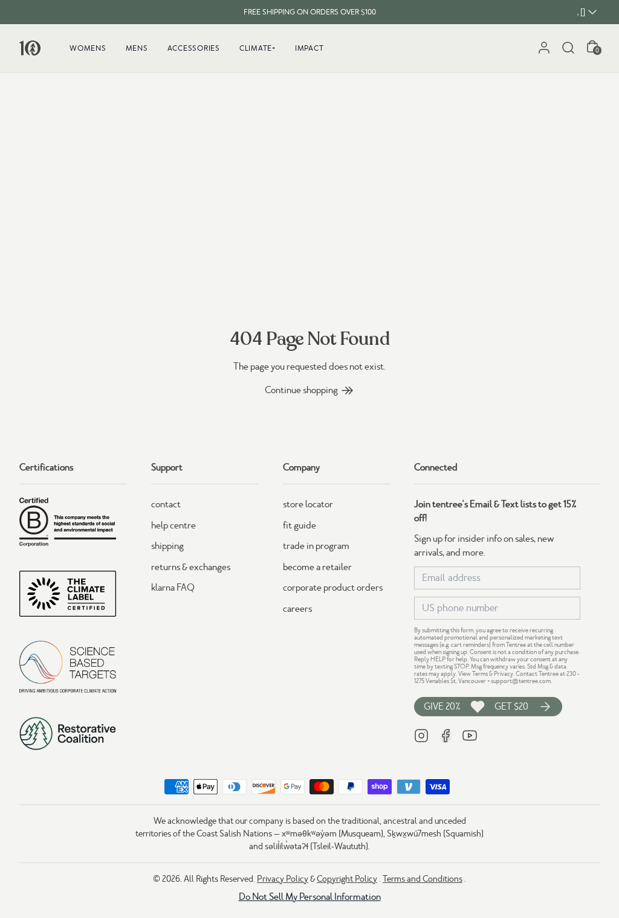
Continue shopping (301, 390)
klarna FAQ (173, 588)
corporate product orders (333, 588)
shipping (167, 546)
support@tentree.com (521, 681)
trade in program (316, 546)
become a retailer (317, 567)
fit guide (299, 525)
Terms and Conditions (422, 878)
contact (166, 504)
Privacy (503, 674)
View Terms (473, 674)
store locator (308, 504)
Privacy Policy (282, 878)
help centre (173, 525)
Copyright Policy (347, 878)
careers (297, 609)
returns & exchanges (190, 567)
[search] (568, 47)
